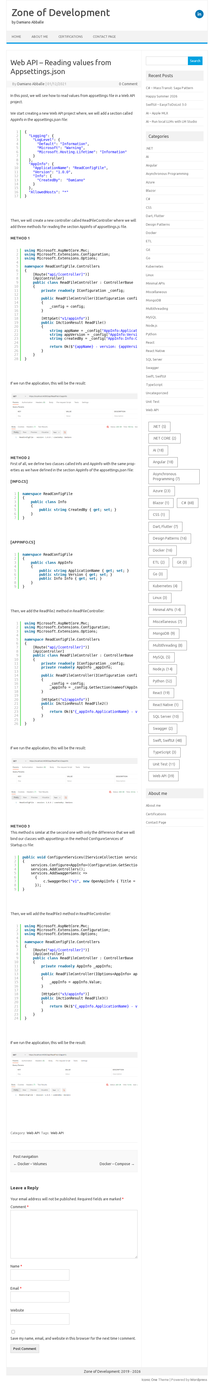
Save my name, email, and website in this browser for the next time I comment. (73, 1338)
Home (16, 36)
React (150, 342)
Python (151, 334)
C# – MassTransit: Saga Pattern (169, 88)
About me (40, 36)
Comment (19, 1207)
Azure (150, 182)
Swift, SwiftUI (156, 376)
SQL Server (154, 359)
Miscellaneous (156, 292)
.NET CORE (164, 438)
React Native (155, 351)
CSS (149, 207)
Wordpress (198, 1379)
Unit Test (152, 401)
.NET (149, 148)
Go (148, 258)
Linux (150, 275)
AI (147, 156)
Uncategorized (157, 393)
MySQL (151, 317)
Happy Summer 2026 (161, 96)
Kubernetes (154, 266)
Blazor (151, 190)
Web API (33, 1133)
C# (148, 199)
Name (16, 1266)
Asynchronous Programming (167, 173)
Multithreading (157, 308)
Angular (151, 165)
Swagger (152, 367)
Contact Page (104, 36)
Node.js (151, 325)
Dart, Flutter (155, 216)
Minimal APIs (155, 283)
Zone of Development (61, 12)
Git (148, 249)
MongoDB (153, 300)
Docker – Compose (117, 1164)
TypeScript (154, 384)
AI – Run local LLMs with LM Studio (171, 121)
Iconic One (149, 1379)
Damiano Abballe (31, 84)
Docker (151, 232)
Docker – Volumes (30, 1164)
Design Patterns (158, 224)
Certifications (70, 36)
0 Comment (128, 84)
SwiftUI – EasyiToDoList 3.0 (166, 104)
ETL (149, 241)
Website (17, 1310)
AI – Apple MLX (157, 113)
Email (16, 1288)
